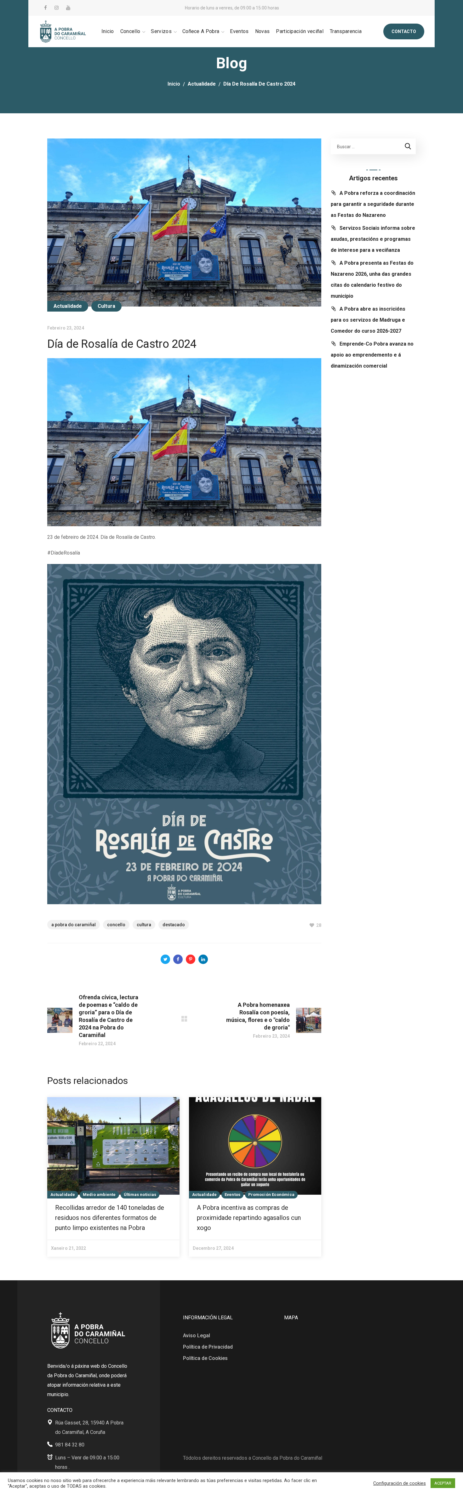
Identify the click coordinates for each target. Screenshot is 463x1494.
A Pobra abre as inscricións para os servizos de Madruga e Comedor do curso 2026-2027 (368, 320)
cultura (144, 924)
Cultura (106, 306)
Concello (116, 924)
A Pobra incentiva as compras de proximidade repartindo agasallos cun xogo (249, 1218)
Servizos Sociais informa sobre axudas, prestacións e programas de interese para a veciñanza (373, 239)
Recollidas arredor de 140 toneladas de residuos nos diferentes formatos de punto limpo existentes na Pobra (109, 1218)
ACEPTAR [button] (442, 1483)
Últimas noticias (140, 1194)
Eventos (232, 1194)
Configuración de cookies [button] (399, 1483)
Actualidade (202, 84)
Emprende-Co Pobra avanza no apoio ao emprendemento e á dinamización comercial (372, 355)
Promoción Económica (271, 1194)
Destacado (174, 924)
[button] (404, 31)
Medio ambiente (99, 1194)
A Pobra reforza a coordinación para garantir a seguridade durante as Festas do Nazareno (373, 204)
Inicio (174, 84)
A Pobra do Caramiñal (73, 924)
